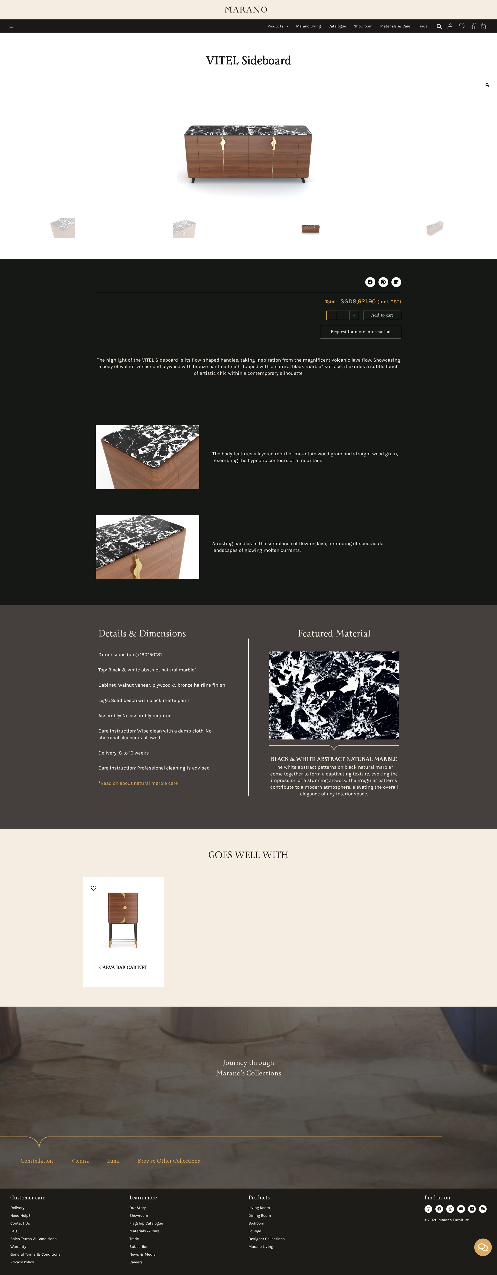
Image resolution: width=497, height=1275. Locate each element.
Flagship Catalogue (146, 1223)
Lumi (113, 1162)
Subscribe (138, 1246)
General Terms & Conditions (35, 1254)
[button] (285, 26)
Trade (134, 1238)
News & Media (142, 1254)
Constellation (37, 1162)
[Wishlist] (462, 26)
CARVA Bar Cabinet (123, 968)
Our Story (137, 1207)
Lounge (254, 1231)
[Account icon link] (450, 26)
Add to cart (382, 316)
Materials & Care (144, 1231)
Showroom (138, 1215)
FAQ (13, 1231)
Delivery (17, 1207)
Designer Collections (266, 1238)
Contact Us (20, 1223)
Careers (136, 1262)
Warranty (18, 1246)
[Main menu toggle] (11, 26)
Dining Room (259, 1215)
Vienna (80, 1162)
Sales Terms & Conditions (33, 1238)
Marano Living (260, 1246)
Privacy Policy (22, 1262)
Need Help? (20, 1215)
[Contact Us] (473, 26)
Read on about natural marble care (139, 783)
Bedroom (256, 1223)
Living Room (259, 1207)
